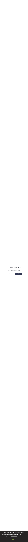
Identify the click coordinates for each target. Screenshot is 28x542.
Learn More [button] (14, 536)
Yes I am (18, 273)
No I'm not (10, 273)
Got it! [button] (13, 539)
